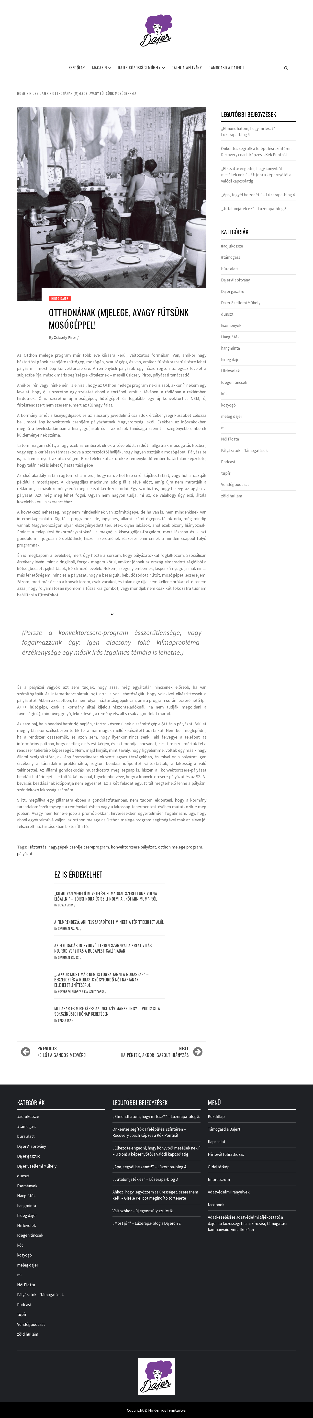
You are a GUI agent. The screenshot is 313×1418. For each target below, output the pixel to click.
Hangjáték (230, 337)
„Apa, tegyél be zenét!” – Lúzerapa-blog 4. (258, 194)
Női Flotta (230, 439)
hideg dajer (59, 298)
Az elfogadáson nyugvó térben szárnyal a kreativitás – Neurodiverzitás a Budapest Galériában (105, 948)
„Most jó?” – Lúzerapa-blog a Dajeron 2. (146, 1223)
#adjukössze (232, 246)
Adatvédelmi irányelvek (229, 1192)
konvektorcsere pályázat (133, 847)
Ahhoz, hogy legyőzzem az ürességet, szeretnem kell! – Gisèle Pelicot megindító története (155, 1195)
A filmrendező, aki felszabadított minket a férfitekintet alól (109, 922)
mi (223, 427)
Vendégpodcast (235, 484)
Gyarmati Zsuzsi (69, 928)
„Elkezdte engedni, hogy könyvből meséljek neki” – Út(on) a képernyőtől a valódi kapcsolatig (256, 175)
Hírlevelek (230, 371)
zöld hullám (231, 496)
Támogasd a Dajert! (226, 68)
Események (231, 325)
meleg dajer (231, 416)
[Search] (286, 68)
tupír (225, 473)
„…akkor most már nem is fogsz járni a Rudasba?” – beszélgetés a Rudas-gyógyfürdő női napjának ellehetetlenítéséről (101, 979)
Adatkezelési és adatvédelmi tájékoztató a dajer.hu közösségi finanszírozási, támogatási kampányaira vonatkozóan (247, 1223)
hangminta (230, 348)
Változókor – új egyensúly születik (142, 1211)
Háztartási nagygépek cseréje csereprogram (68, 847)
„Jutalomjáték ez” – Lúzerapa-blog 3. (254, 208)
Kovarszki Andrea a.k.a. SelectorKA (81, 991)
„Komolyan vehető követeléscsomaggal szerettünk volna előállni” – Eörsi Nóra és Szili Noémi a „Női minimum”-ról (105, 896)
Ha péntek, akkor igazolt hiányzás (155, 1051)
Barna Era (65, 1020)
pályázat (25, 853)
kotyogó (228, 405)
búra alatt (230, 268)
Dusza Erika (66, 905)
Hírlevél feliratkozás (226, 1154)
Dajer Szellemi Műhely (240, 302)
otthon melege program (180, 847)
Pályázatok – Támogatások (244, 450)
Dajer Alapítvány (186, 68)
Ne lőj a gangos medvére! (62, 1051)
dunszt (227, 314)
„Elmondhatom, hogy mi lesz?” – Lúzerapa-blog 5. (250, 132)
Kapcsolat (216, 1141)
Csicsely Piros (65, 337)
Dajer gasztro (232, 291)
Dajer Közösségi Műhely (139, 68)
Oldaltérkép (219, 1167)
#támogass (230, 257)
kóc (224, 393)
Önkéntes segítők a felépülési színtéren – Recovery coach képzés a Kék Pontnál (257, 152)
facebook (216, 1204)
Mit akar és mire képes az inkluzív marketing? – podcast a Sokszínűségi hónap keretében (107, 1011)
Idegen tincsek (234, 382)
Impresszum (219, 1179)
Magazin (99, 68)
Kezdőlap (77, 68)
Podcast (228, 461)
